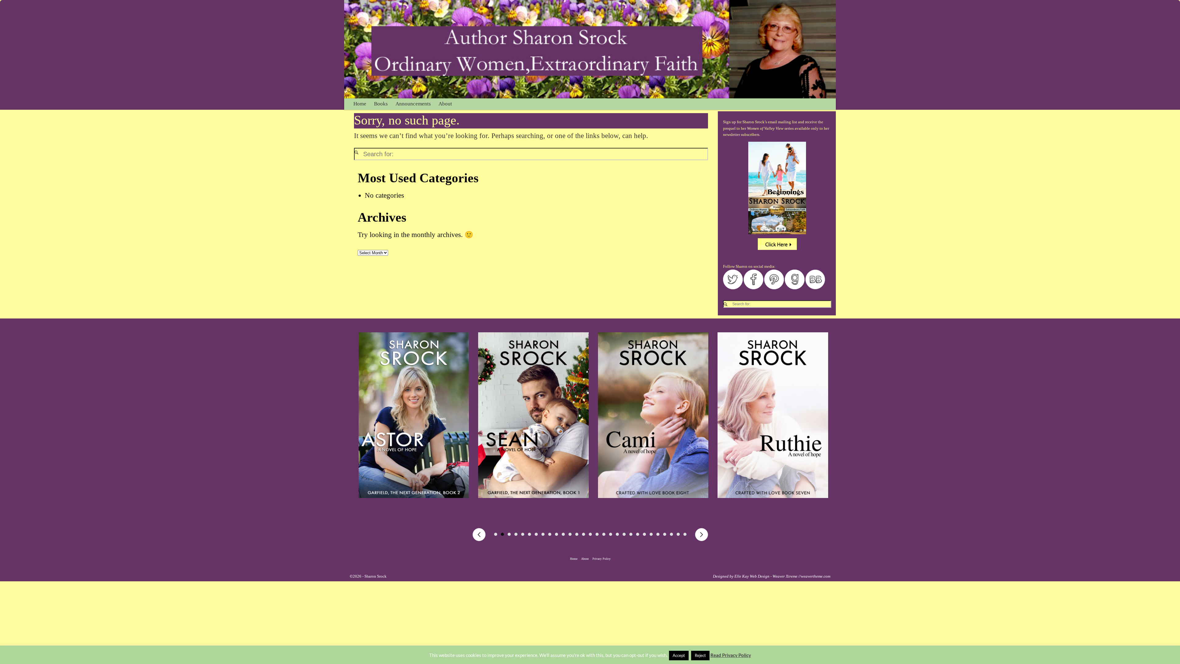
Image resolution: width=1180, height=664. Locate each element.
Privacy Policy (601, 558)
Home (359, 104)
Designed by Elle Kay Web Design (741, 576)
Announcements (413, 104)
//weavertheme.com (814, 576)
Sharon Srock (375, 576)
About (445, 104)
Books (381, 104)
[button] (479, 534)
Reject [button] (700, 655)
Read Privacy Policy (730, 655)
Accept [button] (679, 655)
